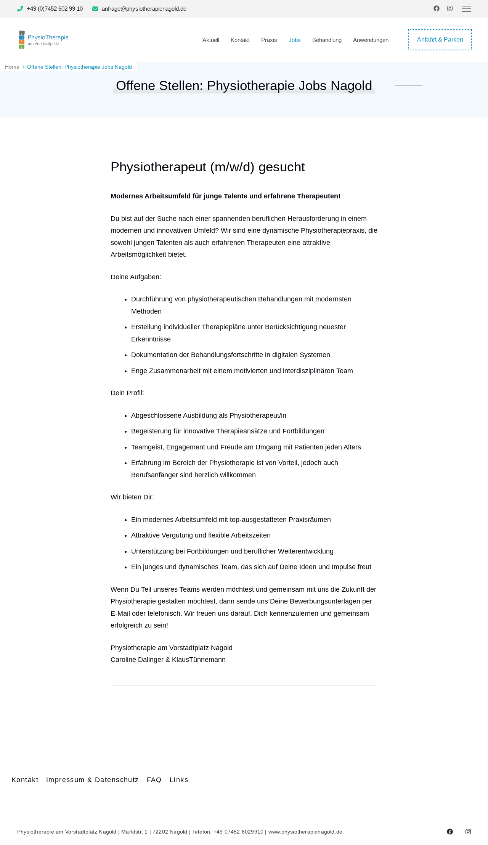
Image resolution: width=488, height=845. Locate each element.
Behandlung (327, 40)
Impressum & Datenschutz (92, 780)
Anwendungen (370, 40)
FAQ (154, 780)
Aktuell (210, 40)
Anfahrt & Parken (440, 39)
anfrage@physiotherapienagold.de (144, 8)
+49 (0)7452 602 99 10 (55, 8)
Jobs (295, 40)
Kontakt (240, 40)
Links (179, 780)
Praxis (269, 40)
